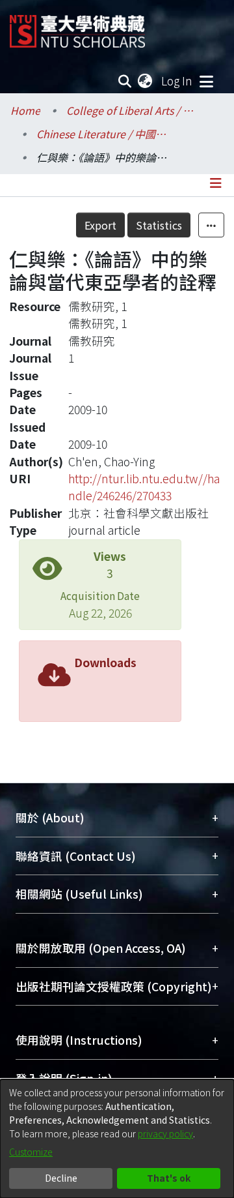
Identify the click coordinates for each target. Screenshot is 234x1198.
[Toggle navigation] (206, 80)
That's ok (168, 1177)
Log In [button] (177, 80)
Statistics (159, 225)
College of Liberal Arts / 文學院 (131, 110)
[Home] (77, 26)
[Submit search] (125, 81)
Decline (61, 1177)
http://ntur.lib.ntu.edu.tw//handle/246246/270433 (144, 486)
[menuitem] (145, 80)
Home (25, 110)
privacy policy (165, 1133)
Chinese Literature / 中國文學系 (101, 134)
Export (100, 225)
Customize (31, 1151)
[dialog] (117, 1138)
